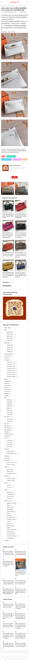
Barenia (9, 505)
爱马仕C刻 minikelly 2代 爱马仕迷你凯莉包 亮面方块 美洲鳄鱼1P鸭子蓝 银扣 (8, 215)
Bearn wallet (7, 327)
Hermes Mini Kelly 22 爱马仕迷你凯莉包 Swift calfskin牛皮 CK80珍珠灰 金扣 (14, 151)
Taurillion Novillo (11, 534)
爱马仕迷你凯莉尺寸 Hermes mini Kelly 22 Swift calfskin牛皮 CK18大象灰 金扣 (21, 255)
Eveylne (6, 379)
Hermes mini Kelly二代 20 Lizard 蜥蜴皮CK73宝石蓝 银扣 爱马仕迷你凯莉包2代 (21, 275)
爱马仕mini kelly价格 (6, 159)
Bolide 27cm (10, 347)
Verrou (6, 483)
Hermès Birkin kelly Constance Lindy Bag (14, 5)
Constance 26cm (11, 372)
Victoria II (9, 498)
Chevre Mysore (11, 511)
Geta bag (6, 383)
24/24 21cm (10, 419)
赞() (14, 177)
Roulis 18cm (10, 469)
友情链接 (12, 656)
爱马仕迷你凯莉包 (17, 159)
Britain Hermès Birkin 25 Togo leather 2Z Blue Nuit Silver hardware (8, 554)
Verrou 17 (9, 485)
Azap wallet (10, 492)
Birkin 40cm (10, 340)
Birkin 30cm (10, 336)
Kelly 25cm (9, 400)
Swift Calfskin (10, 532)
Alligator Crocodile (11, 503)
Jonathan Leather (11, 519)
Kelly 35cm (9, 406)
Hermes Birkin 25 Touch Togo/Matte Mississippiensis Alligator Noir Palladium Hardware (20, 636)
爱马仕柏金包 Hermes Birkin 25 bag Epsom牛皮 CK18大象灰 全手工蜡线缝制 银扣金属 (20, 616)
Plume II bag (10, 496)
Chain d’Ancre (7, 356)
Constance (7, 360)
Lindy (5, 438)
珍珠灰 (25, 159)
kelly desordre (7, 430)
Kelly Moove (7, 436)
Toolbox (6, 476)
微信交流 (17, 656)
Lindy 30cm (10, 442)
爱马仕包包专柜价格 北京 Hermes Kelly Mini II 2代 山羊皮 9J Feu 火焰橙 (8, 616)
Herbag (6, 387)
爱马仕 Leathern (8, 501)
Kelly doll (9, 410)
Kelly (5, 397)
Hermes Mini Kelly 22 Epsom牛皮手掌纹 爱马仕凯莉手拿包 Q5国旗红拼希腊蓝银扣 (21, 215)
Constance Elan (11, 374)
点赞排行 (21, 656)
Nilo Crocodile (10, 525)
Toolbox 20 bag (11, 478)
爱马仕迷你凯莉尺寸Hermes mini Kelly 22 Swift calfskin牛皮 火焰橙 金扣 (8, 255)
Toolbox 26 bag (11, 480)
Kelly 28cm (9, 402)
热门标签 (26, 656)
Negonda (9, 523)
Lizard (8, 521)
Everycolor (9, 515)
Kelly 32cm (9, 404)
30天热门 (3, 656)
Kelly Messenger (8, 434)
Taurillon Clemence (11, 536)
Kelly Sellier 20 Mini (12, 453)
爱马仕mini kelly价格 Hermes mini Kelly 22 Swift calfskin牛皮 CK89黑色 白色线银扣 (20, 235)
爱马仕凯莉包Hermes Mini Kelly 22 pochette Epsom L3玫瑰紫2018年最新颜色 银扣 (7, 235)
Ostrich (9, 527)
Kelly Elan (6, 432)
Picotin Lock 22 (10, 464)
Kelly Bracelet (10, 494)
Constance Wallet (11, 376)
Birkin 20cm (10, 332)
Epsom (8, 513)
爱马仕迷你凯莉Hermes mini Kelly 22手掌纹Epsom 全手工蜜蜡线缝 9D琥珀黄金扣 (8, 275)
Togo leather (10, 538)
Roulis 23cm (10, 471)
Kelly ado (6, 423)
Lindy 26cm (10, 440)
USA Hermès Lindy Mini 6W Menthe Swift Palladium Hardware (8, 605)
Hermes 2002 (7, 389)
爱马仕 (6, 490)
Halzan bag (7, 385)
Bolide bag (7, 343)
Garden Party (7, 381)
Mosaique (6, 456)
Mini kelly (26, 5)
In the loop (7, 391)
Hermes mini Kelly (11, 156)
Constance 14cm (11, 366)
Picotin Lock (7, 460)
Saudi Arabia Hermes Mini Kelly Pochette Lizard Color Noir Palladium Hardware (8, 564)
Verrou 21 (9, 487)
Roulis (5, 467)
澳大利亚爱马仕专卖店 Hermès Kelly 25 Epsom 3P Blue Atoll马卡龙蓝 (20, 554)
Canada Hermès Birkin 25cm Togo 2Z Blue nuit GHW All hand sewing (8, 626)
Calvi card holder (8, 354)
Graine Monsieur (11, 517)
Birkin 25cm (10, 334)
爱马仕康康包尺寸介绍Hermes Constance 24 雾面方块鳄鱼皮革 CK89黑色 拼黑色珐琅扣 (8, 591)
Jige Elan (6, 393)
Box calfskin (10, 509)
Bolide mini (9, 351)
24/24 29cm (10, 421)
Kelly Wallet (10, 414)
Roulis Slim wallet (11, 473)
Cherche (6, 358)
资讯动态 (6, 540)
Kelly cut (9, 408)
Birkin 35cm (10, 338)
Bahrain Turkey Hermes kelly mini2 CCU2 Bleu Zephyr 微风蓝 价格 (8, 582)
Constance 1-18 (11, 362)
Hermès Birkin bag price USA (10, 12)
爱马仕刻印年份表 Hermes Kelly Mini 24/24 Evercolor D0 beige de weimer (20, 573)
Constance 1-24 (11, 364)
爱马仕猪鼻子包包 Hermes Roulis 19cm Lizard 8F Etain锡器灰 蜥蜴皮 (8, 646)
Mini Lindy (9, 446)
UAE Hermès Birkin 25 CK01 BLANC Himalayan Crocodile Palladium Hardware (20, 626)
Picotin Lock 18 (10, 462)
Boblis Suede (10, 507)
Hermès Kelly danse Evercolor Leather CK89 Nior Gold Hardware (20, 582)
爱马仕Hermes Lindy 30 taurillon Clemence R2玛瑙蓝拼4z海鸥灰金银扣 (20, 591)
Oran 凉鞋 (6, 458)
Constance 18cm (11, 368)
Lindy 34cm (10, 444)
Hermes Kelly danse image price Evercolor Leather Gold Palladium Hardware (20, 606)
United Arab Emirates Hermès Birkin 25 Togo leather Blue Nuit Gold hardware (8, 636)
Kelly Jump (9, 412)
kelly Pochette (23, 12)
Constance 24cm (11, 370)
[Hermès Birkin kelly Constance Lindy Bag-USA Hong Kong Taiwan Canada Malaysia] (14, 2)
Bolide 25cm (10, 345)
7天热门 (7, 656)
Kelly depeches (8, 428)
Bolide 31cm (10, 349)
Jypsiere (6, 395)
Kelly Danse (7, 426)
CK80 (3, 156)
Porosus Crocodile (11, 529)
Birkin (5, 329)
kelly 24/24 (7, 417)
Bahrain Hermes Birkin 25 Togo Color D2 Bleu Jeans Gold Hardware (20, 645)
